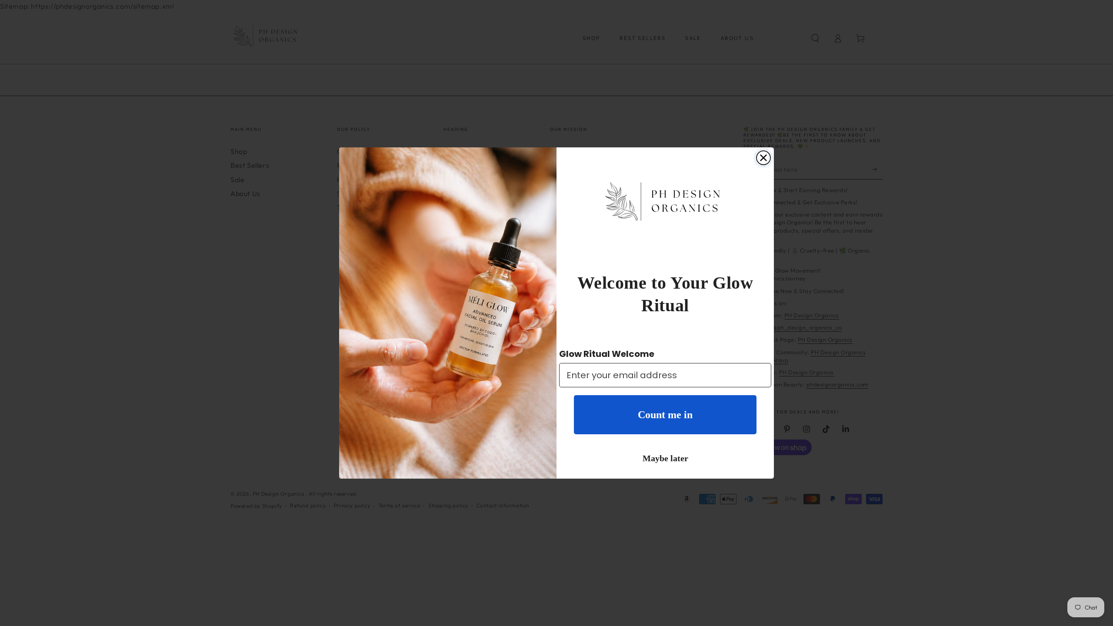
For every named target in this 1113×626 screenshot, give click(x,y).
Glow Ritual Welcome (606, 354)
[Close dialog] (763, 158)
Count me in (665, 414)
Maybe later (665, 458)
